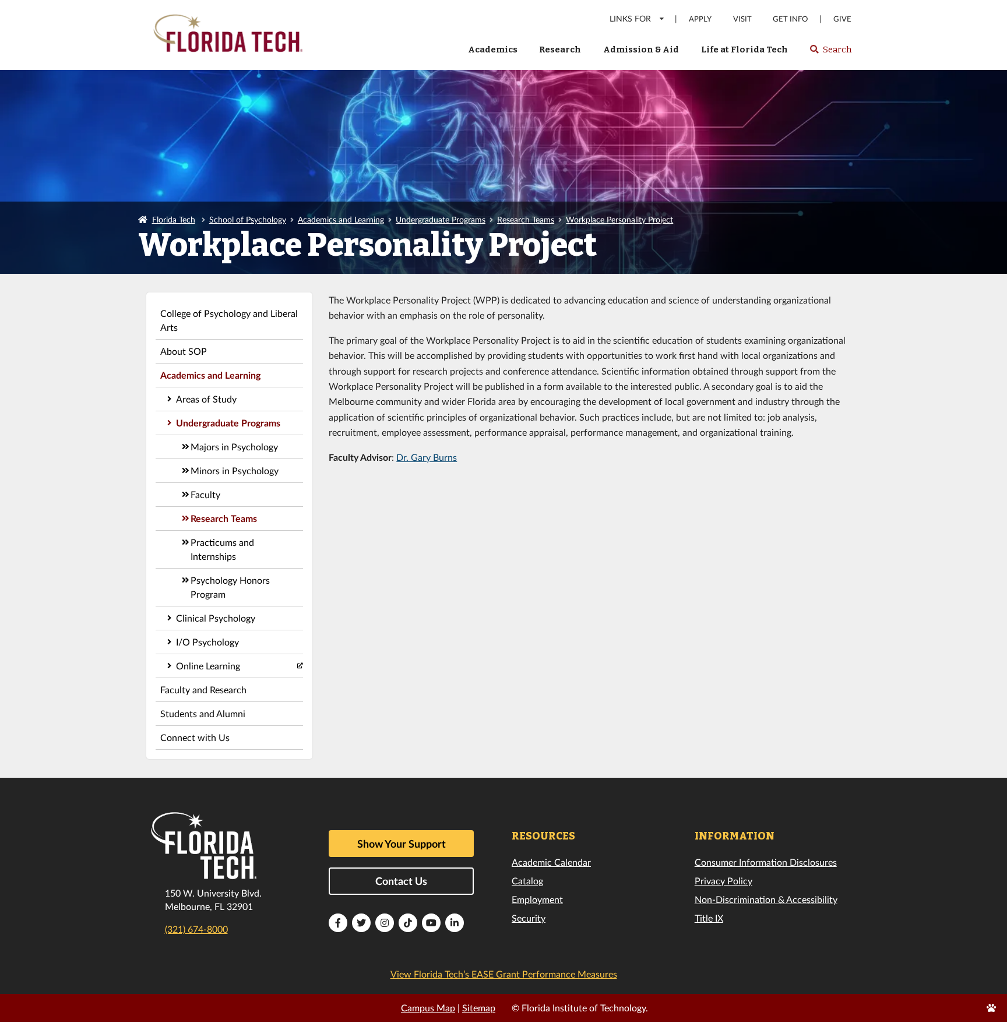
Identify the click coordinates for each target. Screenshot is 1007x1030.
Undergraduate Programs (440, 219)
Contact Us (401, 880)
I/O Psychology (207, 641)
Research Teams (525, 219)
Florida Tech (173, 219)
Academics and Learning (341, 219)
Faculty (205, 494)
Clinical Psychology (215, 617)
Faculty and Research (203, 689)
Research (560, 49)
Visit (742, 19)
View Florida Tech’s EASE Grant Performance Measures (503, 973)
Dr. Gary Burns (426, 457)
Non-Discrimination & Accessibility (766, 899)
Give (842, 19)
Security (528, 917)
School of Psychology (247, 219)
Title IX (709, 917)
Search (830, 53)
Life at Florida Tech (744, 49)
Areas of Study (206, 398)
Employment (537, 899)
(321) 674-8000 (196, 928)
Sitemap (478, 1007)
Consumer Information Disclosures (766, 861)
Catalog (527, 880)
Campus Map (428, 1007)
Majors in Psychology (234, 446)
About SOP (183, 351)
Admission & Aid (641, 49)
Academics (492, 49)
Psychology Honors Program (230, 586)
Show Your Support (401, 843)
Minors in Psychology (235, 470)
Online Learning (208, 665)
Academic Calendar (551, 861)
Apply (700, 19)
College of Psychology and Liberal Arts (229, 320)
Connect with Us (195, 737)
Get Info (790, 19)
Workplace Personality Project (619, 219)
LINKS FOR (630, 18)
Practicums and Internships (222, 549)
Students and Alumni (202, 713)
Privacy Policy (723, 880)
